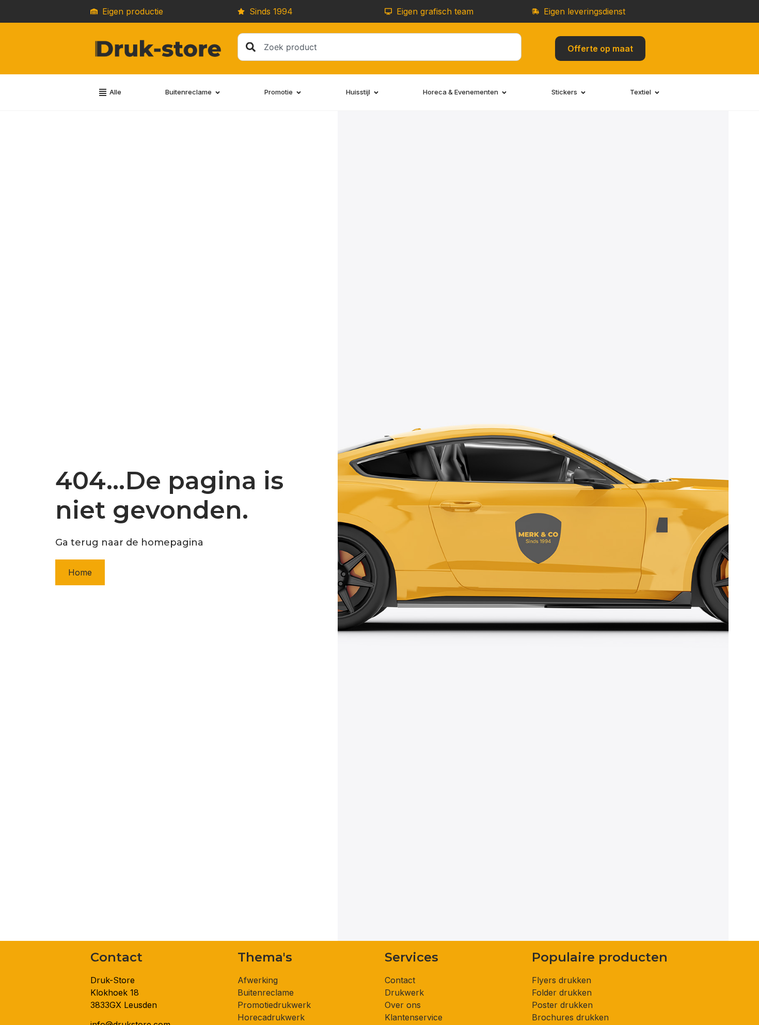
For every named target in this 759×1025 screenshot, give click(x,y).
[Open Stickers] (583, 92)
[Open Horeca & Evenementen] (504, 92)
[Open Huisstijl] (376, 92)
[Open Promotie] (298, 92)
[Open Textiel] (657, 92)
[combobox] (379, 47)
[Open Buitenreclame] (217, 92)
